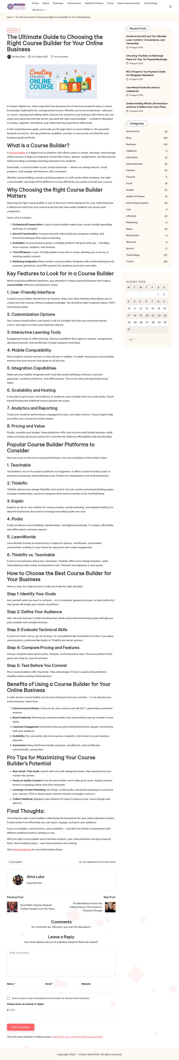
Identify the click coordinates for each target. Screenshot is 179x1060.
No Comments (61, 57)
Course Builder (15, 862)
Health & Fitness (135, 196)
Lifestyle (131, 215)
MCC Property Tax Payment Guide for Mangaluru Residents (146, 73)
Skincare (131, 242)
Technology (133, 255)
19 (141, 315)
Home (9, 17)
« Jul (130, 339)
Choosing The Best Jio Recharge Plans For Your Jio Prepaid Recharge (146, 57)
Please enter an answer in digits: (25, 1004)
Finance (130, 176)
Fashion (130, 170)
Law (128, 209)
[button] (34, 883)
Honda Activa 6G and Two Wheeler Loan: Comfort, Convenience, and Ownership (146, 40)
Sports (130, 248)
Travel (129, 261)
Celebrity (131, 150)
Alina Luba (35, 877)
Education (13, 30)
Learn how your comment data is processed (77, 1036)
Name (11, 983)
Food (129, 183)
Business (131, 144)
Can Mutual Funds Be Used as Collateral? (143, 89)
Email (49, 983)
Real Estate (132, 235)
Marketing (132, 222)
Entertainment (134, 163)
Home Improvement (137, 202)
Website (86, 983)
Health (130, 189)
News (129, 229)
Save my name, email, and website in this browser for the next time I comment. (51, 998)
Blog (128, 137)
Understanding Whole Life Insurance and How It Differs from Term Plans (147, 105)
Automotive (133, 131)
